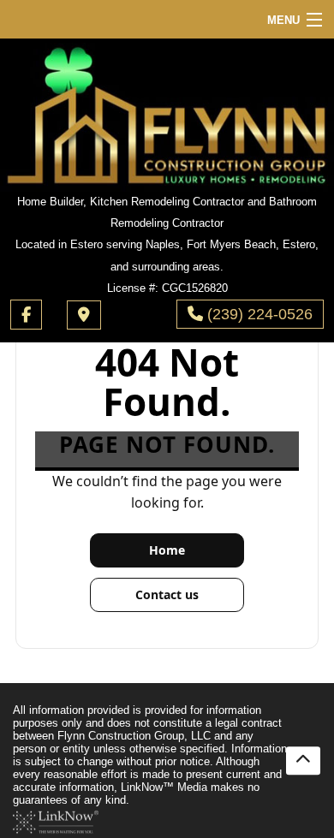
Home (167, 550)
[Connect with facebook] (26, 315)
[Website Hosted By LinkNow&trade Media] (55, 820)
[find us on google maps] (84, 315)
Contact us (167, 594)
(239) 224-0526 (258, 314)
